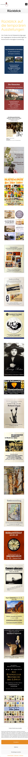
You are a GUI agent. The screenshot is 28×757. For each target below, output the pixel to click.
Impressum (21, 755)
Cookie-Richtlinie (10, 755)
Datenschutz (16, 755)
